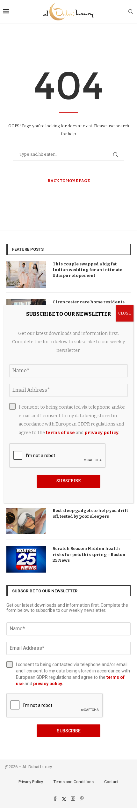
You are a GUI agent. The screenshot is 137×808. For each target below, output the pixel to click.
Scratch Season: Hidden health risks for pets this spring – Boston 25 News (89, 554)
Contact (111, 781)
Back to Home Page (68, 181)
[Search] (130, 12)
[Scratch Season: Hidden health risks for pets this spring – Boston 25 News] (26, 559)
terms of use (60, 432)
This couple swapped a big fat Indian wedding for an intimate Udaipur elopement (87, 270)
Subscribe (69, 730)
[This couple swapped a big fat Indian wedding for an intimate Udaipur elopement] (26, 274)
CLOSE (124, 313)
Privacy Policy (30, 781)
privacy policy (47, 683)
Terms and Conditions (74, 781)
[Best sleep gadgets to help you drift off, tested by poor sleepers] (26, 521)
